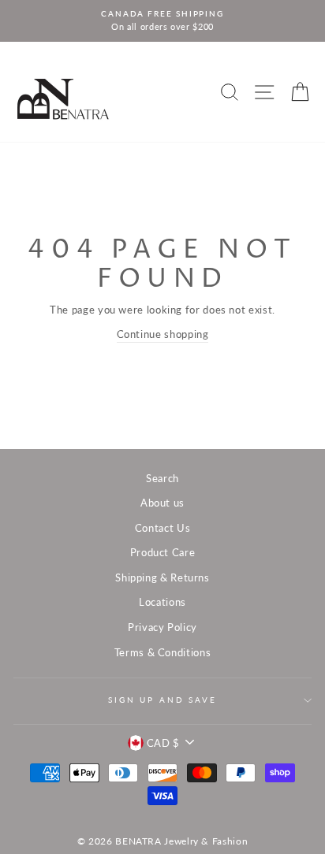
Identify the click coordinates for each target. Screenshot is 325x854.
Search (162, 478)
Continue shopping (163, 334)
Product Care (163, 552)
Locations (162, 602)
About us (162, 502)
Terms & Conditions (162, 652)
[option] (162, 21)
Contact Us (162, 528)
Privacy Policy (162, 627)
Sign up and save (162, 700)
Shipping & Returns (162, 577)
